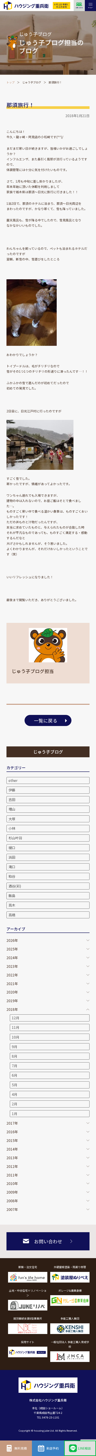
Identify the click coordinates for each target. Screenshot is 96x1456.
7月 (14, 1065)
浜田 (11, 857)
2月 (14, 1103)
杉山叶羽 (15, 837)
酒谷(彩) (14, 885)
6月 (14, 1075)
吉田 (11, 799)
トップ (10, 82)
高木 (11, 905)
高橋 (11, 914)
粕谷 (11, 876)
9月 (14, 1046)
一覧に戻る (45, 720)
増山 (11, 809)
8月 (14, 1056)
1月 (14, 1113)
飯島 (11, 895)
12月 (15, 1017)
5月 (14, 1084)
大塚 (11, 818)
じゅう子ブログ (31, 82)
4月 (14, 1094)
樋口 (11, 847)
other (12, 780)
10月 (15, 1037)
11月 (15, 1027)
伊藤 (11, 789)
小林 (11, 828)
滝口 (11, 866)
